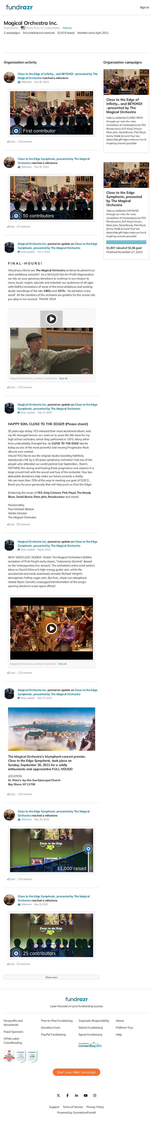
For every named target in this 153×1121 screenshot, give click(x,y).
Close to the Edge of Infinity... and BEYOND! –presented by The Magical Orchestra (124, 105)
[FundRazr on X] (58, 1095)
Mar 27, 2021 (45, 697)
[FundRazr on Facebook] (67, 1095)
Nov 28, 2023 (41, 81)
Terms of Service (73, 1107)
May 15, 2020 (41, 819)
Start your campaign (76, 1072)
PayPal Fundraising (53, 1034)
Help (119, 1034)
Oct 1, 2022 (44, 251)
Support (54, 1107)
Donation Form (50, 1027)
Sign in (144, 7)
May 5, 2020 (41, 904)
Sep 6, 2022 (44, 549)
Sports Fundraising (90, 1034)
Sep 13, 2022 (45, 412)
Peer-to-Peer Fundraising (57, 1020)
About (120, 1020)
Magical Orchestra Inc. (32, 244)
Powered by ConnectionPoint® (76, 1112)
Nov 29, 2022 (41, 166)
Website (67, 27)
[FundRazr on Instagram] (95, 1095)
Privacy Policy (95, 1107)
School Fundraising (91, 1027)
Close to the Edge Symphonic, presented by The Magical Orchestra (124, 198)
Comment (26, 141)
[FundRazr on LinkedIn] (76, 1095)
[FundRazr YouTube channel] (85, 1095)
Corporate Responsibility (94, 1020)
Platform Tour (124, 1027)
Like (12, 141)
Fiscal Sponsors (13, 1031)
